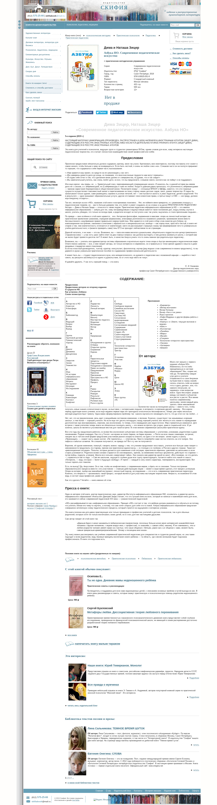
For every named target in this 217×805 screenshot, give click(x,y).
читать (196, 745)
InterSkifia (75, 800)
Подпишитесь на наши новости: (155, 25)
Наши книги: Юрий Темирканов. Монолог (115, 665)
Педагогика (151, 35)
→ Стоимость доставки (181, 49)
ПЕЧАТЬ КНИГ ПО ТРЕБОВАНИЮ (46, 259)
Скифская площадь (44, 508)
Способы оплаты (33, 75)
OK (197, 25)
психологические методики (98, 35)
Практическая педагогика (77, 38)
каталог (30, 508)
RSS (29, 331)
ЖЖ (52, 303)
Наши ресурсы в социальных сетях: (43, 297)
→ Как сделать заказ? (180, 53)
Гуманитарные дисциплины (38, 54)
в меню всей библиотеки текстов (83, 783)
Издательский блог (122, 790)
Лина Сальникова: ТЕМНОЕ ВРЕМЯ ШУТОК (116, 728)
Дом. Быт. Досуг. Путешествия (39, 66)
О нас (108, 790)
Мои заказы (187, 37)
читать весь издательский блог (82, 705)
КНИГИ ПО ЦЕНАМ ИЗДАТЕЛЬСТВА (41, 25)
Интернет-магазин (153, 790)
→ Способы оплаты (179, 58)
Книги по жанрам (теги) (36, 83)
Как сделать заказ (34, 92)
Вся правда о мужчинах (103, 684)
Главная (99, 790)
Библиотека (184, 790)
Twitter (36, 310)
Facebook (38, 303)
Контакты (138, 790)
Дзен (53, 317)
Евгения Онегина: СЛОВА (105, 753)
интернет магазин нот (36, 503)
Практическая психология (128, 35)
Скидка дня (31, 71)
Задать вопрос (48, 188)
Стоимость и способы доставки (39, 87)
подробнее (55, 270)
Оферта (195, 790)
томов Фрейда (49, 506)
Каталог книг (31, 37)
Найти (55, 132)
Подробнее (194, 678)
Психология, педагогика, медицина (82, 25)
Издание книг (170, 790)
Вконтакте (55, 310)
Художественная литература (38, 33)
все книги (72, 635)
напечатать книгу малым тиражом (97, 643)
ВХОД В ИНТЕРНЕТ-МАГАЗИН (47, 110)
